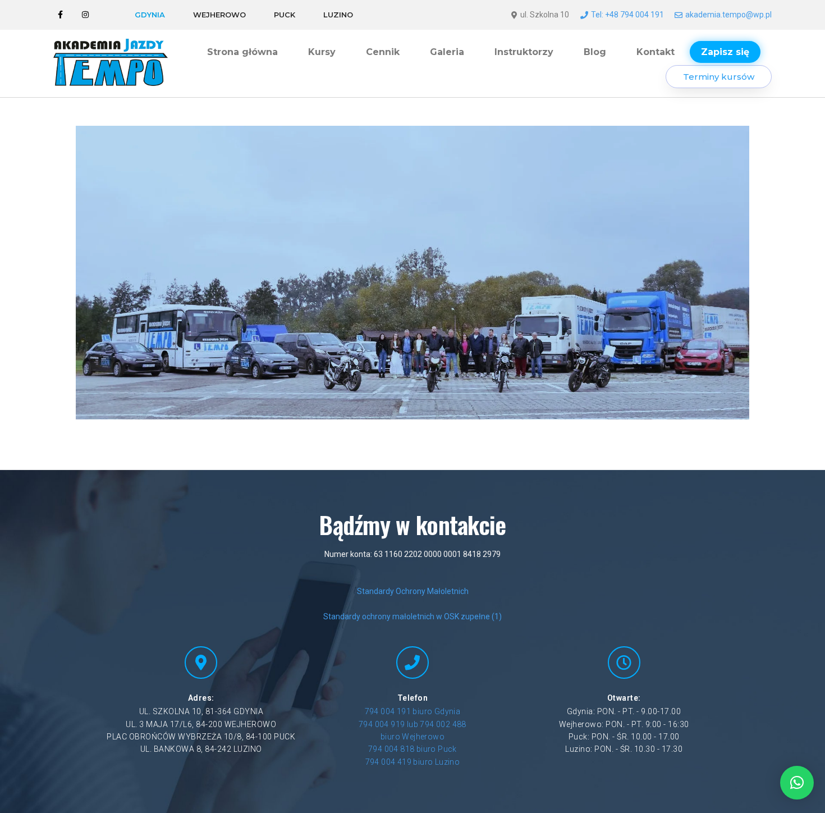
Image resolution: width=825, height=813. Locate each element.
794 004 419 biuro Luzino (412, 761)
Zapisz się (725, 52)
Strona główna (242, 52)
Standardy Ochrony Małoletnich (413, 591)
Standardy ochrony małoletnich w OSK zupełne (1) (412, 616)
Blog (595, 52)
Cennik (383, 52)
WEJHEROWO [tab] (219, 14)
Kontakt (655, 52)
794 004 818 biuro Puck (412, 749)
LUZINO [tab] (338, 14)
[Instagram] (85, 15)
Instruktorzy (523, 52)
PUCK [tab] (284, 14)
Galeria (447, 52)
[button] (797, 783)
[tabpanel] (640, 15)
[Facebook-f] (60, 15)
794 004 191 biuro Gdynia (413, 711)
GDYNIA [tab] (150, 14)
